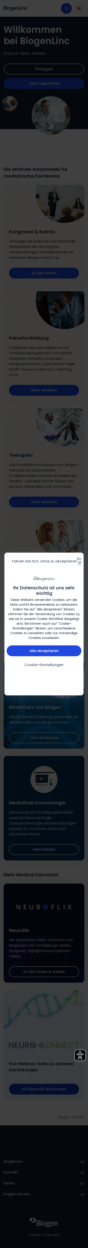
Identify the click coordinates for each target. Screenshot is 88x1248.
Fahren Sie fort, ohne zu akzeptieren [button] (44, 561)
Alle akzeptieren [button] (44, 650)
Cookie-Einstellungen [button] (44, 664)
